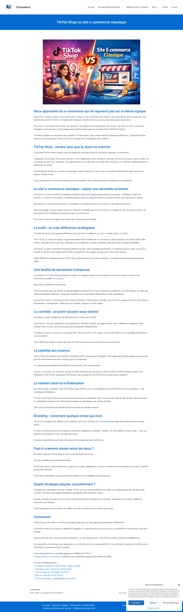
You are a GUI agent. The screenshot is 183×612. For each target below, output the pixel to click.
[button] (179, 585)
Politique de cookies (153, 608)
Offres (165, 7)
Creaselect (23, 7)
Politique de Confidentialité (82, 605)
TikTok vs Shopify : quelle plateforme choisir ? (55, 578)
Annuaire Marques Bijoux (109, 7)
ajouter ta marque (49, 556)
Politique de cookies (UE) (84, 608)
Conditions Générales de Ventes (57, 608)
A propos (46, 605)
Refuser (153, 603)
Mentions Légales (60, 605)
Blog (154, 7)
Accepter (136, 603)
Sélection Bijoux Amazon (137, 7)
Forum (174, 7)
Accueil (91, 7)
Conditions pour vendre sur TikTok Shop (53, 569)
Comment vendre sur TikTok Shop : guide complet (57, 566)
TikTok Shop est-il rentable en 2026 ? (52, 572)
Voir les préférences (171, 603)
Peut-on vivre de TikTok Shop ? (49, 575)
